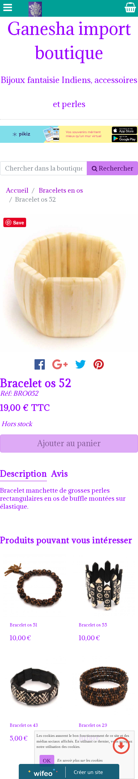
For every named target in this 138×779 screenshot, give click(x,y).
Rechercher (115, 168)
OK (47, 761)
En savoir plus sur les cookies (79, 760)
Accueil (17, 190)
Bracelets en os (61, 190)
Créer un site (88, 772)
